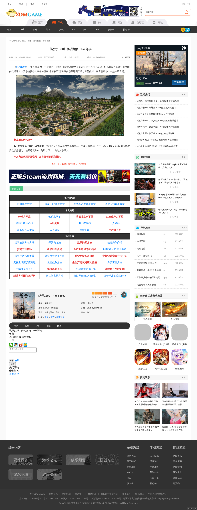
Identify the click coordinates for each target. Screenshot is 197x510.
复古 (52, 317)
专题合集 (154, 478)
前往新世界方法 (54, 275)
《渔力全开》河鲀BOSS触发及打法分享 (155, 114)
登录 (184, 4)
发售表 (111, 29)
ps (84, 29)
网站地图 (66, 494)
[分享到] (25, 345)
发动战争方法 (54, 262)
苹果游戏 (154, 461)
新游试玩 (177, 478)
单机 (24, 41)
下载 (22, 29)
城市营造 (60, 317)
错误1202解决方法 (54, 204)
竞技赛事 (177, 461)
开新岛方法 (54, 242)
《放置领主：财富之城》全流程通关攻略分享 (157, 127)
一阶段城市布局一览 (85, 269)
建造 (46, 317)
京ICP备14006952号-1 (30, 498)
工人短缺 (115, 223)
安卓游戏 (154, 456)
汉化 (61, 29)
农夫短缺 (55, 230)
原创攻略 (131, 467)
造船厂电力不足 (24, 223)
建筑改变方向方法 (24, 242)
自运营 (44, 4)
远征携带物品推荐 (54, 256)
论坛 (32, 4)
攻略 (35, 29)
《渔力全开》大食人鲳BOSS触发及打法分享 (157, 120)
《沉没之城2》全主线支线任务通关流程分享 (157, 140)
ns (73, 29)
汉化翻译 (139, 494)
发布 (12, 364)
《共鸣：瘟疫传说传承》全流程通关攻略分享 (157, 101)
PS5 (129, 478)
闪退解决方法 (24, 204)
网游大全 (177, 472)
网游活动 (177, 467)
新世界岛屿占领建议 (85, 275)
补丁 (48, 29)
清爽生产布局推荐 (24, 256)
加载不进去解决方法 (85, 204)
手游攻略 (154, 467)
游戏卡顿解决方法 (115, 204)
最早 (16, 374)
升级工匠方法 (114, 262)
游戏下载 (131, 456)
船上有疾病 (84, 223)
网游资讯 (177, 456)
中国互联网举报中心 (158, 494)
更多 (184, 94)
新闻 (27, 326)
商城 (21, 4)
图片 (59, 326)
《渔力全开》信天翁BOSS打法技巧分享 (155, 133)
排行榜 (126, 29)
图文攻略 (37, 41)
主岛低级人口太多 (24, 230)
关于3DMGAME (37, 494)
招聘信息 (53, 494)
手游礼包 (154, 472)
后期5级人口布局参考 (115, 249)
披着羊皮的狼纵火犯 (115, 275)
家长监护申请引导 (109, 494)
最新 (11, 374)
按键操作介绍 (114, 242)
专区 (9, 29)
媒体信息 (92, 494)
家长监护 (126, 494)
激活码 (176, 483)
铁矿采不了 (54, 216)
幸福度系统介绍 (24, 269)
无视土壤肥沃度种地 (24, 262)
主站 (9, 4)
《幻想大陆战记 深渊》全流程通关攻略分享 (157, 146)
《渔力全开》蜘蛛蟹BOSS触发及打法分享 (156, 107)
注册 (189, 4)
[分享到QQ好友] (16, 345)
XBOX (130, 472)
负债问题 (85, 230)
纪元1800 (21, 66)
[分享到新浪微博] (21, 345)
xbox (96, 29)
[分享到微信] (11, 345)
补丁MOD (131, 461)
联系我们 (79, 494)
